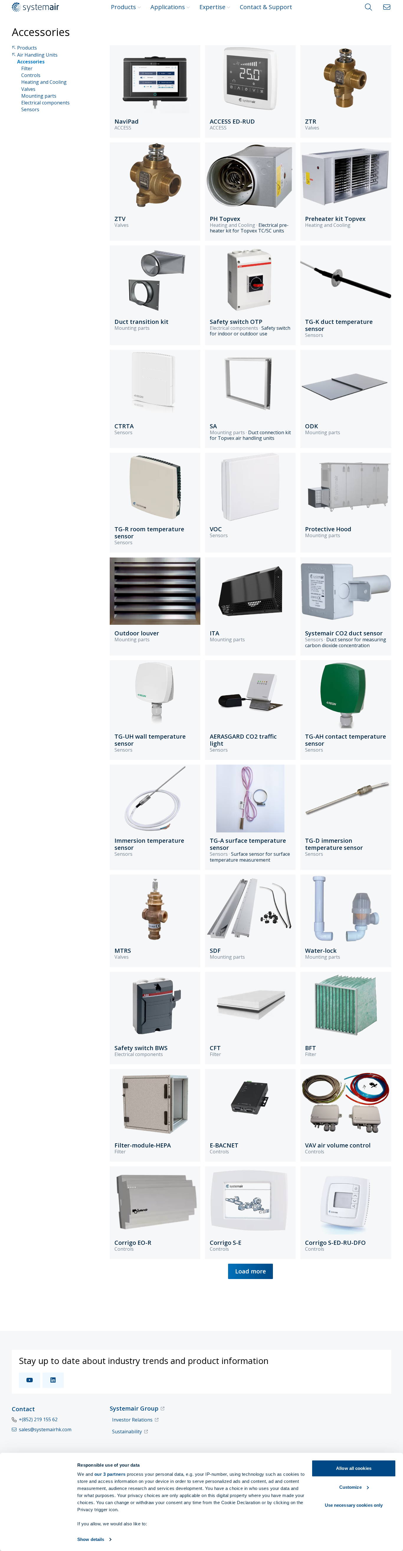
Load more (250, 1271)
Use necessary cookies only (354, 1505)
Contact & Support (266, 7)
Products (123, 7)
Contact (23, 1409)
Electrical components (45, 103)
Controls (30, 75)
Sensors (30, 109)
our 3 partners (110, 1474)
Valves (28, 89)
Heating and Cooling (44, 82)
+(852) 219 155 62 (38, 1419)
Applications (167, 7)
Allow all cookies (353, 1468)
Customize (350, 1487)
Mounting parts (38, 96)
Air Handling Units (37, 55)
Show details (90, 1539)
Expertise (212, 7)
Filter (26, 68)
